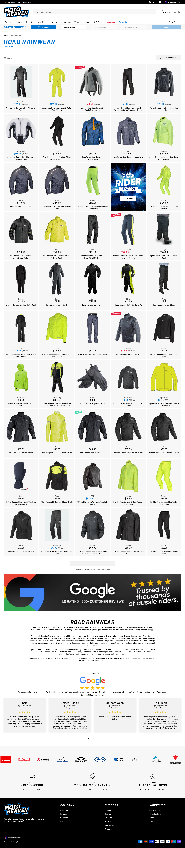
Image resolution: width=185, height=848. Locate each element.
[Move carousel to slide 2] (90, 738)
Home (6, 35)
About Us (64, 810)
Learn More (28, 2)
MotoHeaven (21, 842)
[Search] (153, 11)
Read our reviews (97, 695)
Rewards (108, 829)
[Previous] (4, 715)
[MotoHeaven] (16, 11)
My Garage (45, 27)
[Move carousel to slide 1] (88, 738)
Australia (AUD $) (174, 2)
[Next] (180, 715)
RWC (151, 821)
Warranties (109, 825)
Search (108, 814)
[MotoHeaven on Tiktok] (156, 2)
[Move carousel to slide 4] (94, 738)
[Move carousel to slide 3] (92, 738)
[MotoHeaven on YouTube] (160, 2)
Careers (63, 814)
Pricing (108, 810)
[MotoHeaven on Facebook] (149, 2)
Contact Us (64, 818)
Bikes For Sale (155, 814)
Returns (108, 821)
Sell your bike (154, 810)
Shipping (108, 818)
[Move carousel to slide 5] (96, 738)
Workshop (64, 821)
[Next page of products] (92, 563)
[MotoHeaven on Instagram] (153, 2)
